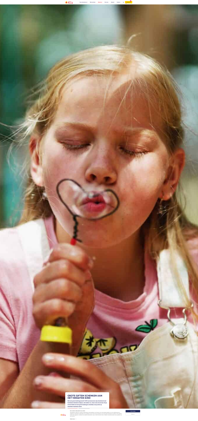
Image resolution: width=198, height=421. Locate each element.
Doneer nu (128, 2)
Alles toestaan (132, 411)
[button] (87, 2)
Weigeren (133, 414)
